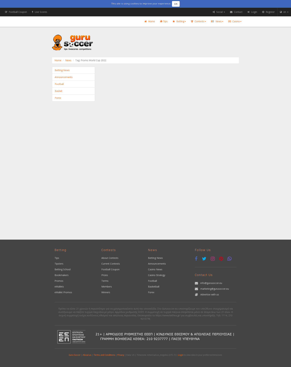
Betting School (63, 269)
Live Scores (40, 11)
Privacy (120, 355)
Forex (58, 97)
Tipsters (59, 263)
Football (59, 84)
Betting (180, 21)
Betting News (62, 70)
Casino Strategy (156, 275)
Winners (105, 292)
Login (180, 355)
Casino (236, 21)
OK (175, 3)
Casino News (155, 269)
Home (151, 21)
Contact (238, 11)
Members (106, 286)
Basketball (153, 286)
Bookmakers (62, 275)
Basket (58, 91)
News (218, 21)
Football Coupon (110, 269)
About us (87, 355)
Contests (199, 21)
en (285, 11)
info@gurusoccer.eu (211, 283)
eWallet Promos (63, 292)
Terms (104, 280)
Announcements (64, 77)
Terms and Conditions (104, 355)
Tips (165, 21)
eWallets (59, 286)
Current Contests (110, 263)
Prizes (104, 275)
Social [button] (219, 11)
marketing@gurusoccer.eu (214, 288)
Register (270, 11)
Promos (59, 280)
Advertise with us (209, 294)
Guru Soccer (74, 355)
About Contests (109, 257)
